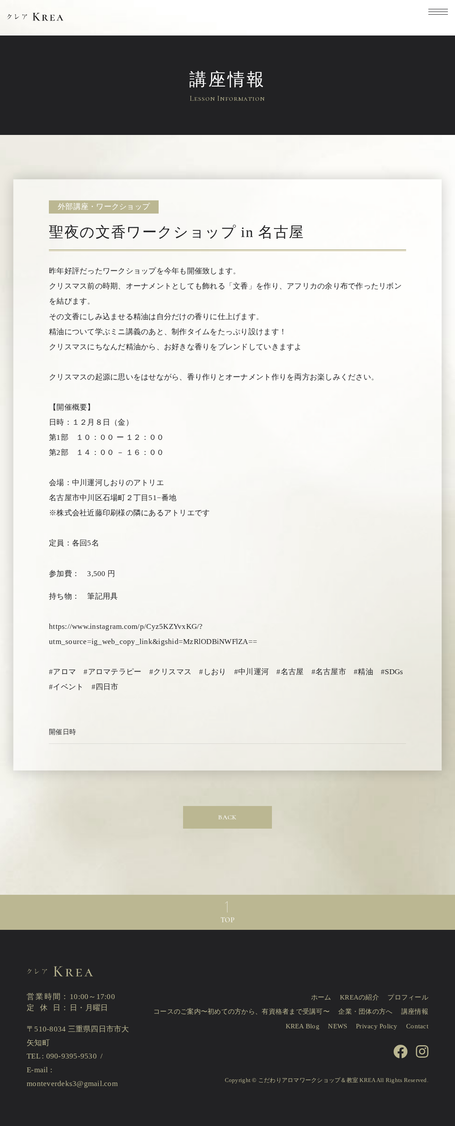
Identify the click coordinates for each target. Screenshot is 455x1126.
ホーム (321, 997)
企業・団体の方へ (365, 1011)
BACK (227, 817)
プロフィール (407, 997)
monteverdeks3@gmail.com (72, 1083)
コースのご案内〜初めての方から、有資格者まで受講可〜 (241, 1011)
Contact (417, 1026)
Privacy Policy (377, 1026)
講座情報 (414, 1011)
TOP (227, 920)
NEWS (337, 1026)
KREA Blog (302, 1026)
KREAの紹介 (359, 997)
